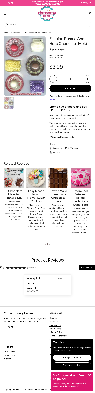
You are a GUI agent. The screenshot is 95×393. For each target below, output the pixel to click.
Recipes (53, 318)
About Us (53, 321)
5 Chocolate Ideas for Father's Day (14, 194)
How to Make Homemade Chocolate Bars (58, 196)
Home (6, 33)
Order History (10, 355)
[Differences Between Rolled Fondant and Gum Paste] (81, 178)
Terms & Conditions (58, 335)
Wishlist (7, 358)
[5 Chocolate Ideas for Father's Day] (14, 178)
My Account (9, 351)
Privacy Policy (55, 332)
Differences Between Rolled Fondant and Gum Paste (80, 198)
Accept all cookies (72, 357)
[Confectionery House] (47, 13)
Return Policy (55, 328)
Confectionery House (30, 389)
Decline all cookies (72, 365)
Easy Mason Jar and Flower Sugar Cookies (36, 196)
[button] (88, 13)
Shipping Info (55, 325)
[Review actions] (67, 278)
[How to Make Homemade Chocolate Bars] (58, 178)
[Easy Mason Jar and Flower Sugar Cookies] (36, 178)
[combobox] (47, 24)
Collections (15, 33)
